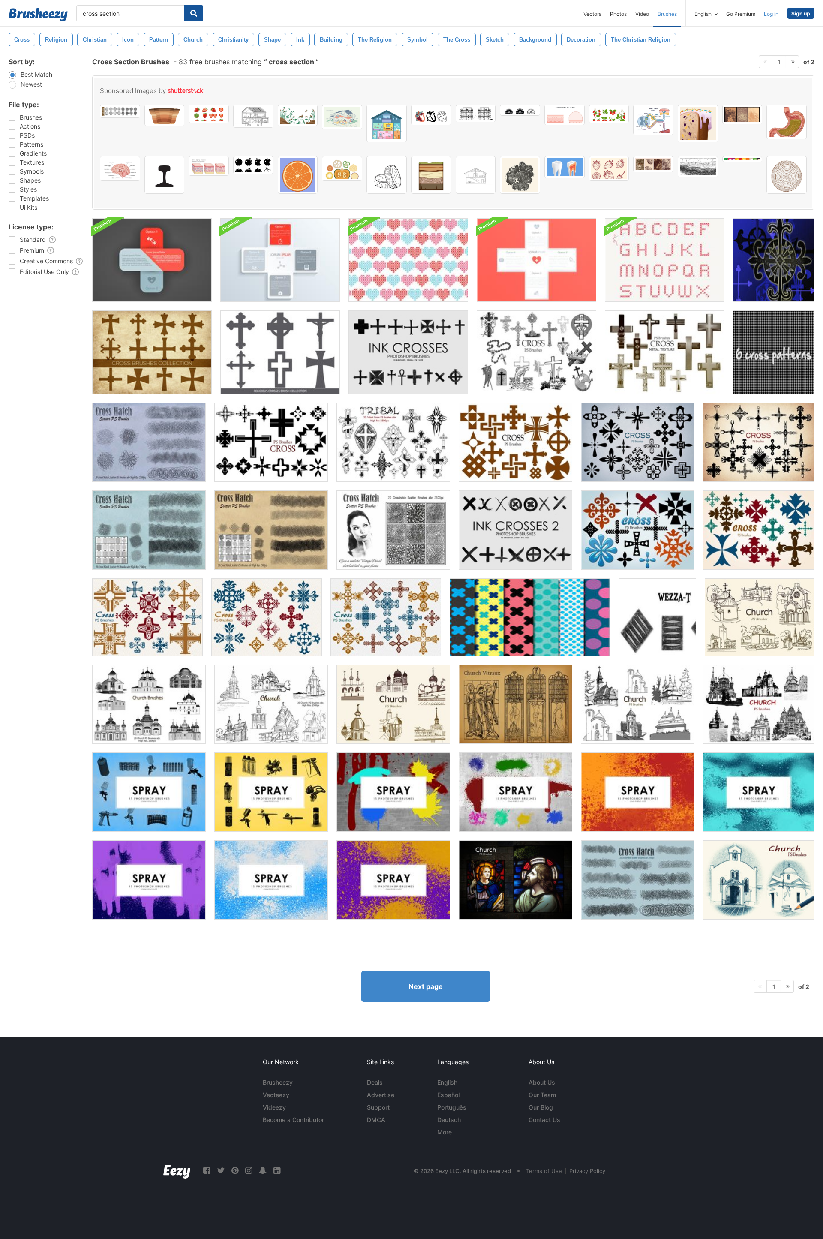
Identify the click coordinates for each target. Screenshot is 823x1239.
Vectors (592, 14)
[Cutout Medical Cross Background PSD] (536, 260)
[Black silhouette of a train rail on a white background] (164, 175)
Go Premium (740, 14)
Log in (771, 14)
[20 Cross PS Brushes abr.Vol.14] (147, 617)
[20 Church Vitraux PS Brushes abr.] (515, 704)
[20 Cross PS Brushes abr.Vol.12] (637, 530)
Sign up (800, 13)
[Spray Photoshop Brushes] (393, 792)
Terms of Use (544, 1170)
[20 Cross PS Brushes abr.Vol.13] (758, 530)
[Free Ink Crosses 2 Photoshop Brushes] (515, 530)
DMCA (376, 1119)
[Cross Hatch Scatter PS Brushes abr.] (149, 530)
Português (451, 1107)
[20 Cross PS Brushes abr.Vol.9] (637, 442)
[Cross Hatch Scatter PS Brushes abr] (149, 442)
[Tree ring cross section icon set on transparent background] (120, 111)
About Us (542, 1082)
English (447, 1082)
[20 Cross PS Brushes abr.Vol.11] (271, 442)
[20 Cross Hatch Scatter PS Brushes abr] (393, 530)
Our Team (542, 1094)
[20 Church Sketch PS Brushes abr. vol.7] (758, 704)
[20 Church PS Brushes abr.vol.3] (271, 704)
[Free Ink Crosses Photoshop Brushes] (408, 352)
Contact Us (544, 1119)
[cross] (773, 260)
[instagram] (248, 1171)
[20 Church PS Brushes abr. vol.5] (759, 617)
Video (642, 14)
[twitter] (221, 1171)
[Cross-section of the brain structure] (120, 168)
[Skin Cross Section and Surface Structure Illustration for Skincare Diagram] (564, 115)
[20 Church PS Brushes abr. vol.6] (393, 704)
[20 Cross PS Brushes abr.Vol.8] (515, 442)
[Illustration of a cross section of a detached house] (386, 123)
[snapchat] (263, 1171)
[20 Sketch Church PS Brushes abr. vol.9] (758, 880)
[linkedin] (276, 1171)
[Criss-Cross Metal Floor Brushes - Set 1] (657, 617)
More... (447, 1132)
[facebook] (206, 1171)
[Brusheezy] (38, 14)
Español (448, 1094)
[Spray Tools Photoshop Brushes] (149, 792)
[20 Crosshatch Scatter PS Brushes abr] (637, 880)
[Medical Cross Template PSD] (152, 260)
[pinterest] (234, 1171)
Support (378, 1107)
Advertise (380, 1094)
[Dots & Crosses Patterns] (530, 617)
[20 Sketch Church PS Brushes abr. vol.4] (637, 704)
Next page (425, 986)
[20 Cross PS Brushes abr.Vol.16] (385, 617)
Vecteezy (276, 1094)
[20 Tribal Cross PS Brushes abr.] (393, 442)
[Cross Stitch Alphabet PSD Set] (664, 260)
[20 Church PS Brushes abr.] (149, 704)
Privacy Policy (587, 1170)
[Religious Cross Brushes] (152, 352)
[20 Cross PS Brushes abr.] (536, 352)
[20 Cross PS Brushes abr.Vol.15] (266, 617)
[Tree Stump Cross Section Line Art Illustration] (386, 175)
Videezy (274, 1107)
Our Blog (541, 1107)
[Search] (193, 13)
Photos (618, 14)
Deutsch (449, 1119)
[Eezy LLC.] (176, 1171)
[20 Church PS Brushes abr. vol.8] (515, 880)
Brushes (667, 14)
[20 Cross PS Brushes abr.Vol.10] (758, 442)
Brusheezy (278, 1082)
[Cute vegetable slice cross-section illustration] (342, 168)
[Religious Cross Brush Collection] (280, 352)
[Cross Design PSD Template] (280, 260)
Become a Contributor (293, 1119)
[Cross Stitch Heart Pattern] (408, 260)
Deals (375, 1082)
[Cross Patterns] (773, 352)
